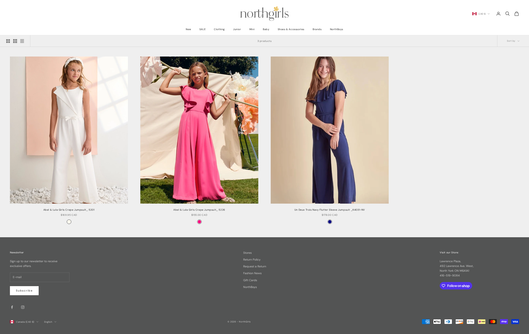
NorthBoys (336, 29)
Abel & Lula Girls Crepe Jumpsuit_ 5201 (69, 209)
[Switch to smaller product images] (15, 41)
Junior (237, 29)
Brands (317, 29)
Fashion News (252, 273)
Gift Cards (250, 280)
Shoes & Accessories (291, 29)
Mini (252, 29)
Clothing (219, 29)
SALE (202, 29)
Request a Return (254, 266)
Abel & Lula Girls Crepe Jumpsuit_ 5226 (199, 209)
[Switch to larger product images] (8, 41)
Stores (247, 253)
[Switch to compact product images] (22, 41)
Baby (266, 29)
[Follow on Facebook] (12, 307)
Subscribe (24, 290)
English (48, 321)
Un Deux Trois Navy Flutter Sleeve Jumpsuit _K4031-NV (329, 209)
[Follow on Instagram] (23, 307)
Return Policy (252, 259)
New (188, 29)
